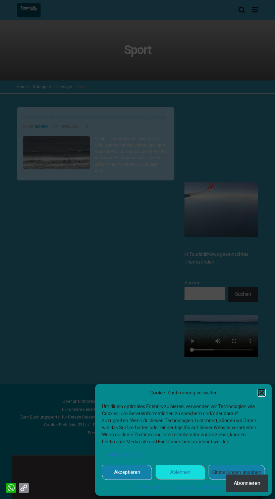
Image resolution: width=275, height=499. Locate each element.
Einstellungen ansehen (236, 472)
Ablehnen (180, 472)
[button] (261, 392)
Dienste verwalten (124, 454)
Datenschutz (189, 487)
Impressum (218, 487)
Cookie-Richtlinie (154, 487)
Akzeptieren (127, 472)
